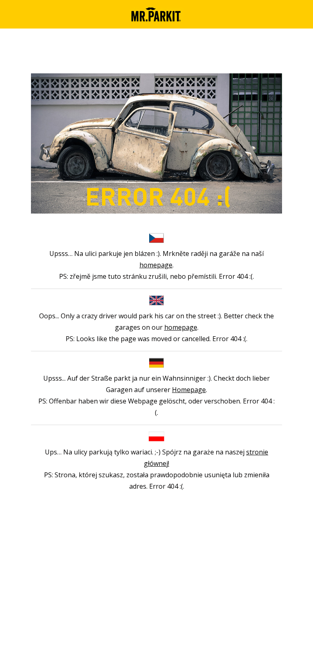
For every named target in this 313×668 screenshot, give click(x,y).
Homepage (189, 389)
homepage (155, 264)
